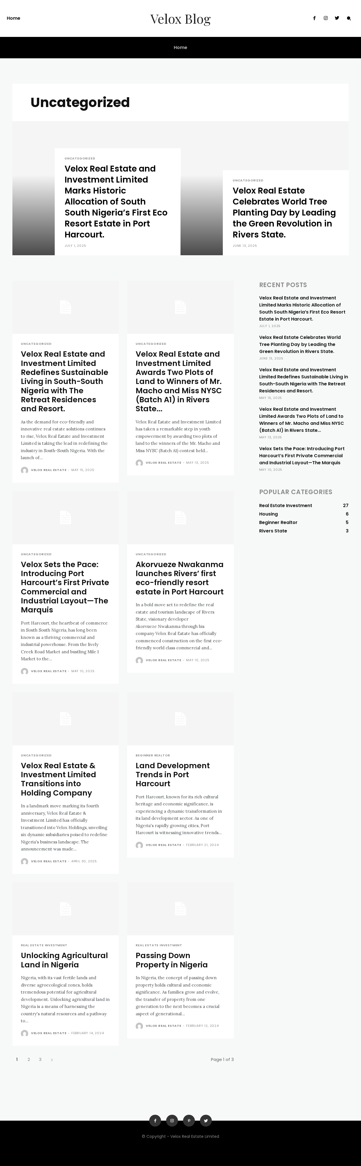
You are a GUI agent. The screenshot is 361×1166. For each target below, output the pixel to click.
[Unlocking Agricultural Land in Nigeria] (65, 909)
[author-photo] (25, 470)
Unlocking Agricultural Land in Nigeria (64, 960)
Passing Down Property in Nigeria (172, 960)
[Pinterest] (189, 1121)
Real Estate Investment (44, 945)
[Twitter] (337, 18)
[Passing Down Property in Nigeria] (180, 909)
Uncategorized (80, 158)
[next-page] (51, 1059)
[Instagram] (326, 18)
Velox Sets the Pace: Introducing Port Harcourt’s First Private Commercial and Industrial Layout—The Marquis (65, 587)
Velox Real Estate (49, 470)
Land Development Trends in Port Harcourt (173, 774)
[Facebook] (314, 18)
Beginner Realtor (153, 755)
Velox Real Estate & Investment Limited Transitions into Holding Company (58, 779)
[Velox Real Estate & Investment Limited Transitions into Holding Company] (65, 718)
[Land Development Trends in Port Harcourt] (180, 718)
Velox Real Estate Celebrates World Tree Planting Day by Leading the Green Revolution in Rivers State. (300, 344)
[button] (349, 18)
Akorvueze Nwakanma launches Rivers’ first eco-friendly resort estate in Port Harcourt (180, 578)
